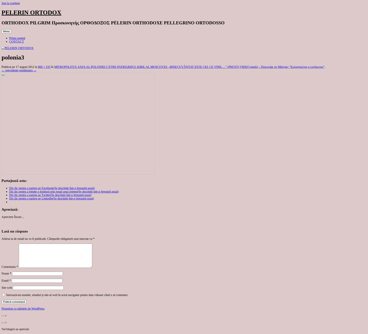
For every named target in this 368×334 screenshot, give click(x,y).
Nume (6, 273)
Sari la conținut (11, 3)
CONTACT (16, 41)
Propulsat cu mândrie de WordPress (23, 308)
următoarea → (27, 70)
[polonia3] (78, 173)
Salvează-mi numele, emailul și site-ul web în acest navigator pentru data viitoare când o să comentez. (67, 295)
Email (6, 280)
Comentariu (10, 266)
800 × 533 (44, 66)
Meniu (6, 31)
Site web (7, 287)
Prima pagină (17, 38)
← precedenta (10, 70)
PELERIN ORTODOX (31, 12)
